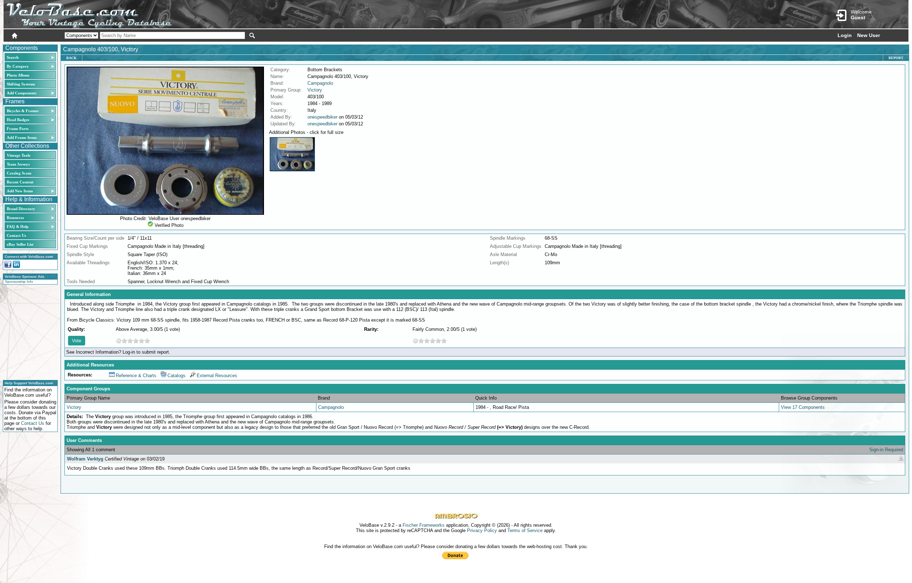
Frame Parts (17, 128)
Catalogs (176, 375)
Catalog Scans (19, 173)
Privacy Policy (482, 530)
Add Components (21, 93)
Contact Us (16, 235)
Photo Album (18, 75)
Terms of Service (525, 530)
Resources (15, 217)
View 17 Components (803, 407)
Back (71, 58)
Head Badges (18, 120)
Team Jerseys (18, 164)
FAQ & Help (17, 226)
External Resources (217, 375)
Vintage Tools (18, 155)
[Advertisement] (28, 331)
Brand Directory (21, 209)
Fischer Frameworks (424, 525)
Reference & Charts (136, 375)
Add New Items (20, 191)
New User (868, 35)
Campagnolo (320, 83)
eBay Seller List (20, 244)
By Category (18, 66)
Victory (314, 90)
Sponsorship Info (19, 281)
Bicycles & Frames (23, 111)
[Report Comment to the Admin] (901, 459)
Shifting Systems (21, 84)
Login (845, 35)
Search (13, 57)
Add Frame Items (22, 137)
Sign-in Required (886, 449)
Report (895, 58)
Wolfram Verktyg (85, 459)
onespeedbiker (322, 117)
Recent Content (20, 182)
